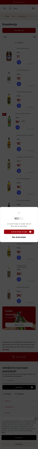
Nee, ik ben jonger (19, 237)
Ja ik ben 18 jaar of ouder (19, 231)
